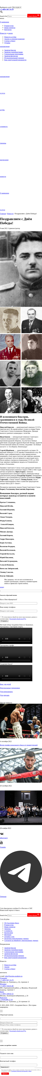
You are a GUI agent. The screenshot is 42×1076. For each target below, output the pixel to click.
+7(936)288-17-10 (6, 999)
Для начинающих (6, 692)
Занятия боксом (10, 50)
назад (2, 587)
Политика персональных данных (16, 938)
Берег (2, 992)
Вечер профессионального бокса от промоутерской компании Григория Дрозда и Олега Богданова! (19, 746)
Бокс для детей (5, 684)
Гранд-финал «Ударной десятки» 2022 (14, 832)
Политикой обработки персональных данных (21, 1071)
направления (4, 46)
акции (10, 33)
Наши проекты (9, 28)
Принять (5, 1073)
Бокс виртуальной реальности (15, 60)
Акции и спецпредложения (14, 39)
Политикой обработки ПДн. (17, 619)
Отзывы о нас (9, 937)
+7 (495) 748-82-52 (6, 994)
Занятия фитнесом (11, 56)
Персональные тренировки (10, 688)
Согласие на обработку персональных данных (21, 940)
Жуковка (3, 984)
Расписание (8, 933)
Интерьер (7, 935)
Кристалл (3, 998)
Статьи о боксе (9, 41)
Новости (3, 33)
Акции (6, 967)
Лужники (3, 978)
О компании (4, 22)
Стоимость (8, 931)
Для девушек (4, 695)
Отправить (4, 1033)
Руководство (9, 26)
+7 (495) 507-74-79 (6, 980)
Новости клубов (10, 37)
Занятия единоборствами (13, 52)
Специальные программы (13, 54)
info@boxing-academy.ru (13, 976)
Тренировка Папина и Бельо (10, 789)
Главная (3, 214)
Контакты (8, 30)
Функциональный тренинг (14, 58)
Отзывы (7, 43)
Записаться (4, 1067)
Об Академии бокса (11, 923)
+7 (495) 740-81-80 (6, 986)
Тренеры (7, 929)
